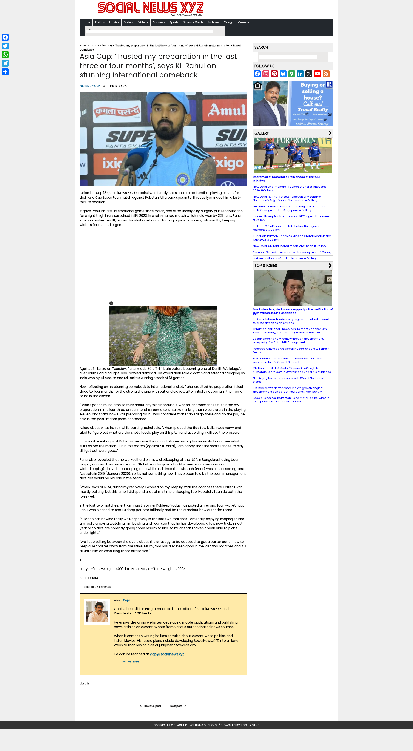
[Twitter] (5, 46)
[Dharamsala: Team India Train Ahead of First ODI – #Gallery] (293, 171)
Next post (176, 706)
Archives (213, 22)
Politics (100, 22)
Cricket (94, 45)
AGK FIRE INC (185, 725)
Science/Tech (193, 22)
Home (86, 22)
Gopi (97, 86)
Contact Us (251, 725)
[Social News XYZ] (151, 15)
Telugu (229, 22)
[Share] (5, 72)
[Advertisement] (262, 10)
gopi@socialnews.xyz (167, 654)
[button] (111, 303)
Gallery (129, 22)
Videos (143, 22)
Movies (114, 22)
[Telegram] (5, 63)
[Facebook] (5, 37)
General (244, 22)
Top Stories (265, 265)
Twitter (136, 662)
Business (159, 22)
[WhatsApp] (5, 54)
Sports (174, 22)
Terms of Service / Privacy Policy (218, 725)
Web (129, 662)
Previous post (152, 706)
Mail (124, 662)
